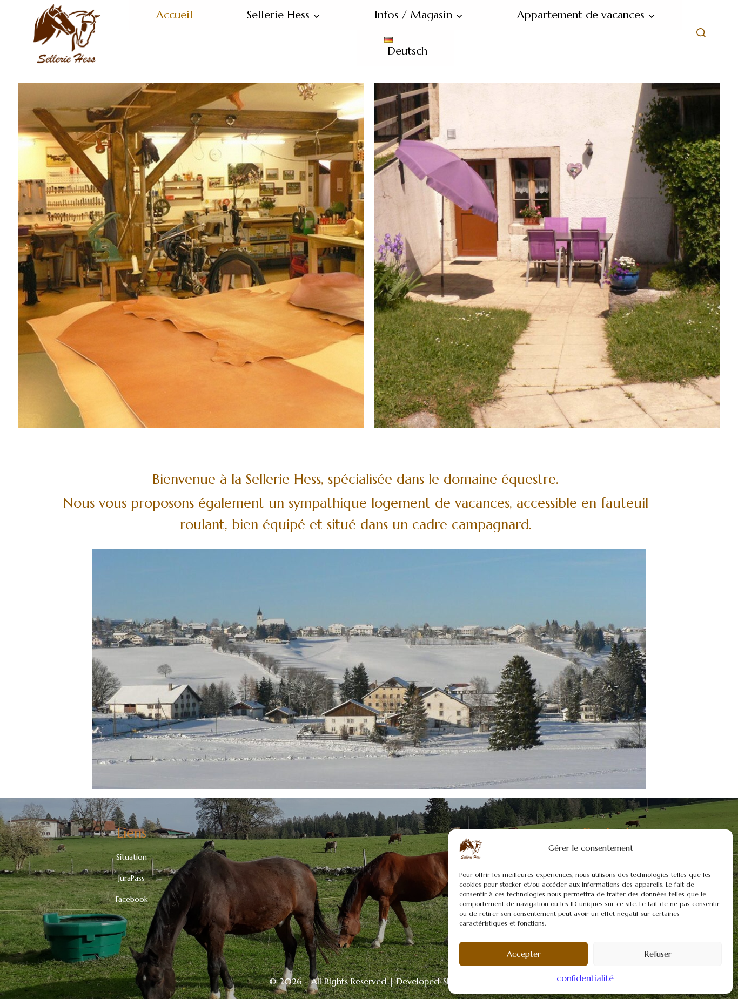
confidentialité (585, 978)
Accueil (174, 15)
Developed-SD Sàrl (433, 981)
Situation (131, 857)
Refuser (658, 954)
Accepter (524, 954)
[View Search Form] (701, 33)
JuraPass (131, 878)
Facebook (132, 899)
